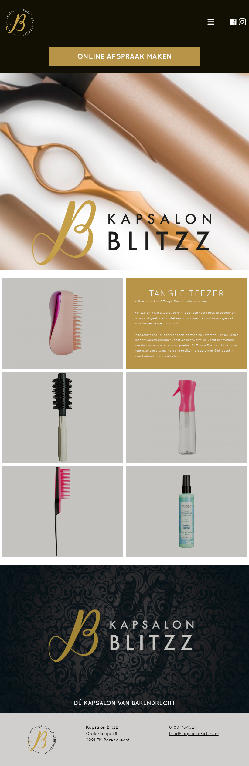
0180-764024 (183, 727)
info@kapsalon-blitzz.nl (194, 733)
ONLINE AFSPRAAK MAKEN (124, 56)
